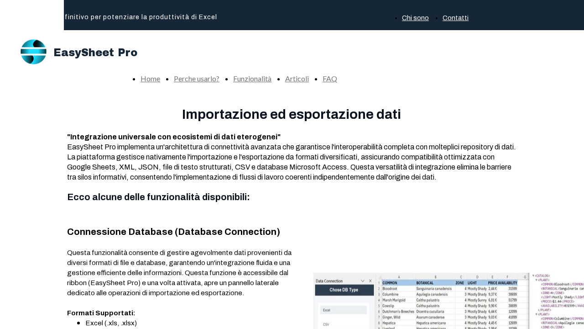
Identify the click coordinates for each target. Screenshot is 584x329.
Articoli (297, 78)
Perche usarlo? (196, 78)
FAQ (330, 78)
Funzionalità (252, 78)
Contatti (456, 18)
